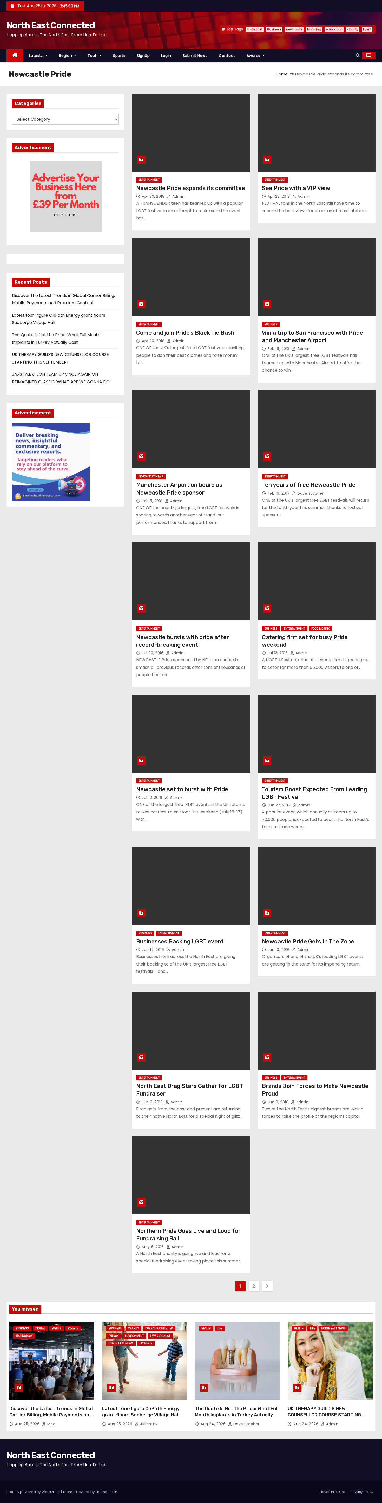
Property (146, 1343)
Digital (40, 1328)
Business (274, 29)
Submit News (195, 55)
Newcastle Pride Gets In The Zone (308, 941)
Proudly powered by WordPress (33, 1491)
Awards (254, 55)
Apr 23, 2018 (279, 196)
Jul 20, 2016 (153, 653)
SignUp (143, 55)
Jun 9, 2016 (153, 1102)
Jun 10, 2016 (279, 949)
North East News (151, 476)
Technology (24, 1336)
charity (352, 29)
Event (367, 29)
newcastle (294, 29)
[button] (358, 56)
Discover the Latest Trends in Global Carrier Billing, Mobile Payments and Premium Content (51, 1415)
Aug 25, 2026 (28, 1424)
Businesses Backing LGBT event (180, 941)
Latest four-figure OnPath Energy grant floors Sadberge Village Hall (141, 1412)
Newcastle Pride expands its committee (190, 188)
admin (178, 196)
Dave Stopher (310, 493)
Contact (227, 55)
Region (66, 55)
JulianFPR (148, 1424)
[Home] (14, 55)
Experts (73, 1328)
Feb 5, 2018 (153, 500)
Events (56, 1328)
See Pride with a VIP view (296, 188)
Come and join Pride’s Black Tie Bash (185, 332)
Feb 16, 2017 (279, 493)
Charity (133, 1328)
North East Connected (50, 25)
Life (219, 1328)
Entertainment (149, 180)
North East (254, 29)
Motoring (314, 29)
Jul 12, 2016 (152, 797)
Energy (113, 1336)
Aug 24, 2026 (214, 1424)
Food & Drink (320, 629)
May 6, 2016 (153, 1246)
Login (166, 55)
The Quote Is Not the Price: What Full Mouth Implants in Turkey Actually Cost (237, 1415)
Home (282, 74)
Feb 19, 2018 (279, 348)
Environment (134, 1336)
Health (206, 1328)
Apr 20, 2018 (154, 341)
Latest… (37, 55)
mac (50, 1424)
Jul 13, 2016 (278, 653)
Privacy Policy (362, 1491)
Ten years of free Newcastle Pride (308, 484)
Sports (119, 55)
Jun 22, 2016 (280, 805)
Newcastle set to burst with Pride (182, 789)
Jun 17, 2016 (153, 949)
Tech (93, 55)
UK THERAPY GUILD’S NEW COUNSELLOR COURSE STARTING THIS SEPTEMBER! (324, 1415)
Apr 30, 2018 (154, 196)
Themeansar (106, 1491)
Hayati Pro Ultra (332, 1491)
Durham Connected (159, 1328)
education (334, 29)
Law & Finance (160, 1336)
